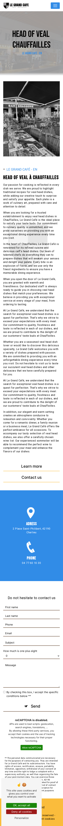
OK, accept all (21, 805)
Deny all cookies (21, 811)
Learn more (31, 466)
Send (35, 706)
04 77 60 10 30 (31, 563)
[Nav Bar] (55, 5)
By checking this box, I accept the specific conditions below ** (32, 694)
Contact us (31, 477)
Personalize (22, 818)
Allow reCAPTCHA (31, 747)
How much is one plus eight (20, 651)
